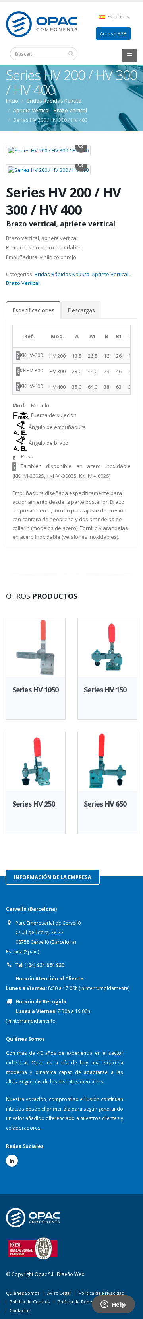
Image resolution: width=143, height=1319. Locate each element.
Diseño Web (71, 1274)
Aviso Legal (59, 1293)
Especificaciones (33, 310)
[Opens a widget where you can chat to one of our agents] (113, 1305)
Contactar (20, 1310)
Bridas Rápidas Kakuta (62, 274)
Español (116, 16)
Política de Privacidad (101, 1293)
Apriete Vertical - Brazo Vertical (50, 110)
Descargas (81, 310)
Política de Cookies (30, 1302)
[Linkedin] (12, 1161)
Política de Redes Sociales (85, 1302)
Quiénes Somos (22, 1293)
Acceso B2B (113, 33)
